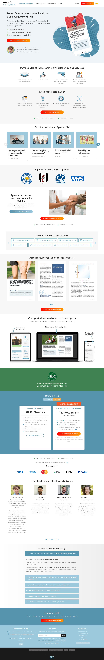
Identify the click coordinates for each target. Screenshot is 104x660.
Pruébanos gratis (86, 3)
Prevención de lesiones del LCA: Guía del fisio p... (22, 632)
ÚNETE (64, 635)
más (21, 644)
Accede (77, 3)
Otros (59, 3)
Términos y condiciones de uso (39, 650)
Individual (49, 399)
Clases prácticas (51, 3)
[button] (98, 144)
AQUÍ (67, 462)
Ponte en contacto (83, 643)
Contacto (71, 650)
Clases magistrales (40, 3)
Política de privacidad (50, 640)
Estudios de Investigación (26, 3)
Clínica (57, 399)
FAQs (66, 650)
